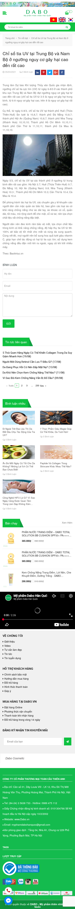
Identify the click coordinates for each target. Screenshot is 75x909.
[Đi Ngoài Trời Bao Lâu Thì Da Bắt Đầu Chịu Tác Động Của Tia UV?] (19, 418)
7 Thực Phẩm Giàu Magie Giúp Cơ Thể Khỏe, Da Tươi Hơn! (56, 430)
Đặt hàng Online (13, 707)
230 (37, 385)
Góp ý (7, 691)
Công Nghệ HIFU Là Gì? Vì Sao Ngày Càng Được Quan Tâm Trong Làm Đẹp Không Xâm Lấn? (19, 501)
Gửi (8, 323)
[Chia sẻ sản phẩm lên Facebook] (62, 72)
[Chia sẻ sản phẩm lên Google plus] (55, 72)
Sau (42, 385)
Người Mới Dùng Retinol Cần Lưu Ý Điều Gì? (27, 361)
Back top (63, 725)
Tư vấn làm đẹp (13, 649)
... (32, 385)
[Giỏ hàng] (67, 13)
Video (7, 645)
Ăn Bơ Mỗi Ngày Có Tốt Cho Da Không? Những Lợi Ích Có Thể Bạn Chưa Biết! (19, 466)
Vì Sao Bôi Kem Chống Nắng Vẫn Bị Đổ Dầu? (28, 378)
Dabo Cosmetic (14, 758)
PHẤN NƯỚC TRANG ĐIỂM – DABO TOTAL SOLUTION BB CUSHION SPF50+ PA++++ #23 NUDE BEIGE (46, 533)
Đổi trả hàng (11, 682)
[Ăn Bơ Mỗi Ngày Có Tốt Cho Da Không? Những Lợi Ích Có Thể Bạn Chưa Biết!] (19, 452)
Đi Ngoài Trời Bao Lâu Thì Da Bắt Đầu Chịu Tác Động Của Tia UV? (19, 432)
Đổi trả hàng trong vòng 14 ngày (22, 719)
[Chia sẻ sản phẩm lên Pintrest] (43, 72)
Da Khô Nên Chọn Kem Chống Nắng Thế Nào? (29, 372)
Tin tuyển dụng (12, 658)
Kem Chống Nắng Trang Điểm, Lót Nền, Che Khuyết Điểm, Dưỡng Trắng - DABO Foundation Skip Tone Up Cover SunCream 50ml (46, 574)
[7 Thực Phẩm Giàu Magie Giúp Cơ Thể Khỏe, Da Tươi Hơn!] (56, 418)
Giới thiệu (9, 641)
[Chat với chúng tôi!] (8, 900)
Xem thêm (67, 522)
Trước (11, 385)
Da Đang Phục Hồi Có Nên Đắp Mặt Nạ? (25, 367)
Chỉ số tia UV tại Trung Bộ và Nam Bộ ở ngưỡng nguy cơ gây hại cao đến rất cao (36, 59)
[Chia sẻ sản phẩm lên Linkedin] (37, 72)
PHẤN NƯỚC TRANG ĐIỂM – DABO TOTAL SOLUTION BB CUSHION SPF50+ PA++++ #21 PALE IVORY (46, 554)
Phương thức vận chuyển (18, 711)
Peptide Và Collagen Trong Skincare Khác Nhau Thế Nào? (55, 465)
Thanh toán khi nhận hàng (18, 715)
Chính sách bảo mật (15, 674)
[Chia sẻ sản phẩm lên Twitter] (50, 72)
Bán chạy (11, 523)
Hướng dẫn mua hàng (16, 678)
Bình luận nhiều (15, 403)
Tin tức (8, 654)
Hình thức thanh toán (16, 686)
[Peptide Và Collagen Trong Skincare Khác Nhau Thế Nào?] (56, 452)
